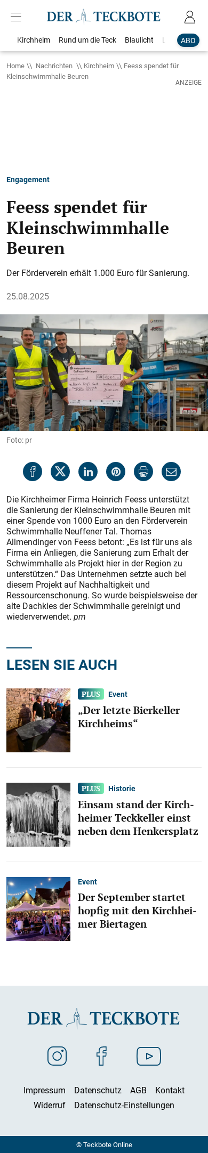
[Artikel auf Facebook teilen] (32, 471)
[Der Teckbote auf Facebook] (102, 1055)
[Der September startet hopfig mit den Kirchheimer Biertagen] (38, 908)
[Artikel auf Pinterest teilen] (115, 471)
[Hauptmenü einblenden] (18, 17)
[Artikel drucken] (143, 471)
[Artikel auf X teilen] (60, 471)
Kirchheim (99, 65)
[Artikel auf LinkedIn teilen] (88, 471)
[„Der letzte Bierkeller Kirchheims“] (38, 719)
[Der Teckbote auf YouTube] (149, 1055)
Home (15, 65)
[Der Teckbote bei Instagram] (57, 1055)
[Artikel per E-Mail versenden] (171, 471)
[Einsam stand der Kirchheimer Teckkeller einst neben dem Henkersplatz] (38, 813)
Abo (188, 40)
